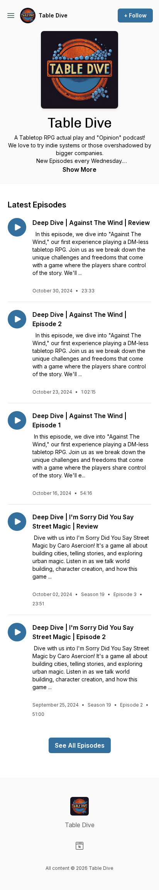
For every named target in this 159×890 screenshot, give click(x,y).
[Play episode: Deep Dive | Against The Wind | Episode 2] (17, 319)
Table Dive (53, 15)
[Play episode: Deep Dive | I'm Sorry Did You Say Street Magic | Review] (17, 521)
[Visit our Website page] (79, 846)
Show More (79, 169)
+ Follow (135, 15)
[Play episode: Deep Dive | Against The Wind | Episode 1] (17, 420)
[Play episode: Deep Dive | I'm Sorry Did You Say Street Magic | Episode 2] (17, 632)
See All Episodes (80, 745)
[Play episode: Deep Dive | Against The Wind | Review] (17, 227)
